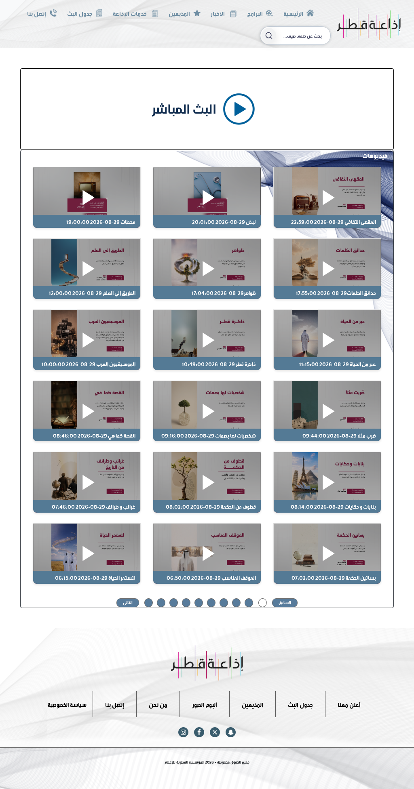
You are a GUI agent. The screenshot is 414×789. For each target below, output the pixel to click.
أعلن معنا (349, 704)
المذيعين (179, 13)
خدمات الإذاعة (130, 13)
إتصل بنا (36, 13)
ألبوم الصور (204, 704)
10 (148, 602)
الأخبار (218, 13)
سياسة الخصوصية (67, 704)
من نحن (158, 704)
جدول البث (79, 13)
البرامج (255, 13)
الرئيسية (293, 13)
